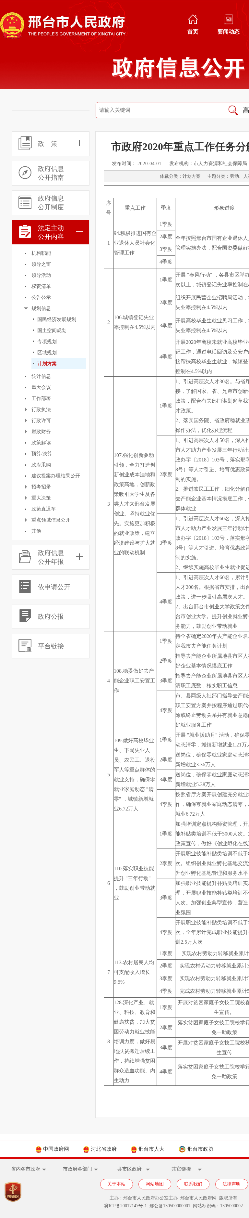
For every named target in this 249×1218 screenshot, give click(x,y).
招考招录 (41, 486)
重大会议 (41, 387)
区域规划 (47, 352)
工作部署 (41, 398)
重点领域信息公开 (50, 520)
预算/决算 (41, 453)
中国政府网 (56, 1149)
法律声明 (231, 1184)
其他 (36, 531)
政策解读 (41, 442)
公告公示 (41, 297)
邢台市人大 (151, 1149)
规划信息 (41, 308)
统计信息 (41, 376)
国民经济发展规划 (56, 319)
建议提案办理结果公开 (55, 475)
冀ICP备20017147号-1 (125, 1205)
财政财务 (41, 431)
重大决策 (41, 497)
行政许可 (41, 420)
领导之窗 (41, 264)
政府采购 (41, 464)
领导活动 (41, 275)
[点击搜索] (233, 110)
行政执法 (41, 409)
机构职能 (41, 253)
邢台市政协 (200, 1149)
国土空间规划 (51, 330)
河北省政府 (104, 1149)
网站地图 (155, 1184)
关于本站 (116, 1184)
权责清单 (41, 286)
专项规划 (47, 341)
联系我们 (193, 1184)
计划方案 (47, 363)
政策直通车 (43, 509)
